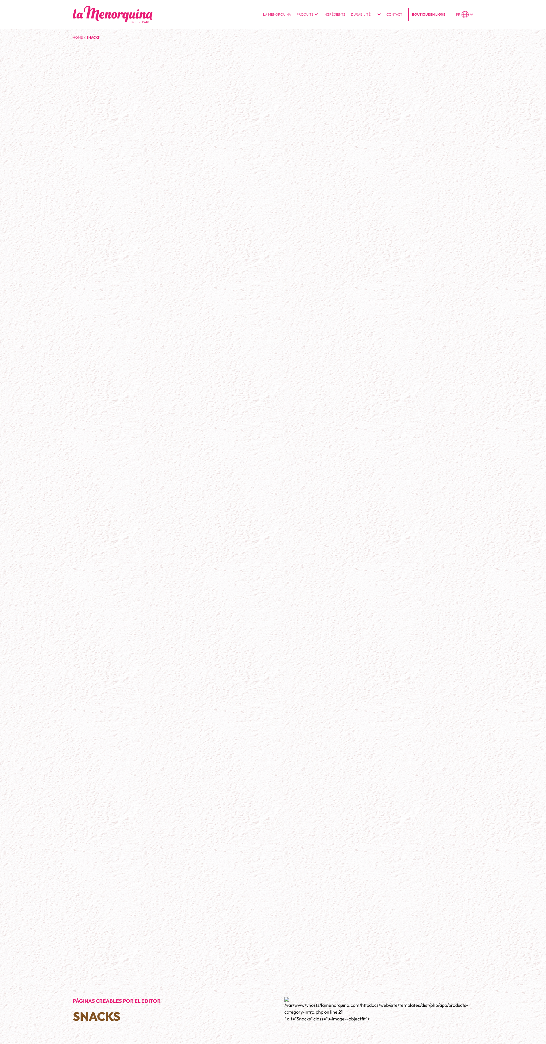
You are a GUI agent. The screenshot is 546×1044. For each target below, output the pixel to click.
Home (78, 37)
